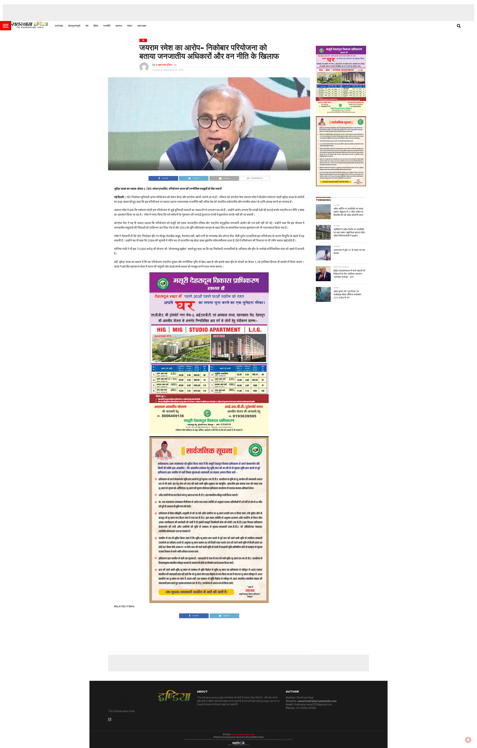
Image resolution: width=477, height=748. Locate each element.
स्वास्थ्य (119, 25)
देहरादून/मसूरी (74, 25)
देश (87, 25)
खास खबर (142, 25)
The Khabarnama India (242, 734)
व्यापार (129, 25)
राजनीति (106, 25)
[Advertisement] (238, 12)
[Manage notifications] (468, 740)
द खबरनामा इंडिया (164, 64)
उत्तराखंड (59, 25)
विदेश (96, 25)
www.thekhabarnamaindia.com (317, 701)
